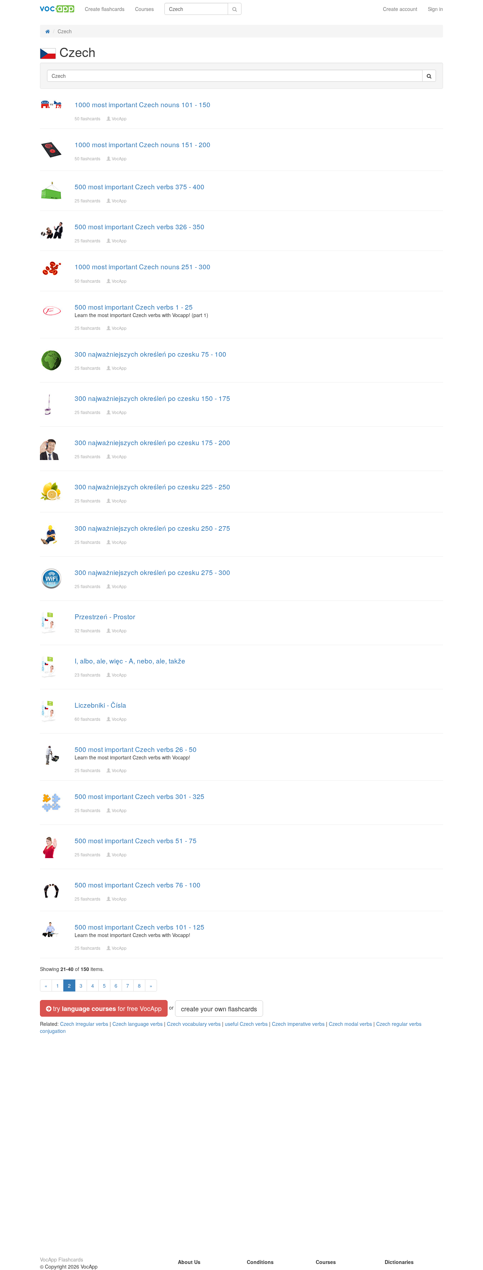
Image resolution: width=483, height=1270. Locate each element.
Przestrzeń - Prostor (105, 616)
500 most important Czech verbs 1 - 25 (134, 306)
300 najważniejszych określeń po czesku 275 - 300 (152, 572)
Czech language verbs (137, 1023)
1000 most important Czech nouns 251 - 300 (142, 266)
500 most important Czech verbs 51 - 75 (136, 840)
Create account (400, 8)
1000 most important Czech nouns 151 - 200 (142, 144)
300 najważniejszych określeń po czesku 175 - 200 (152, 442)
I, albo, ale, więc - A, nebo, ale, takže (130, 660)
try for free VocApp (106, 1008)
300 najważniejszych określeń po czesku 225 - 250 (152, 486)
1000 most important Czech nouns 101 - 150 (142, 104)
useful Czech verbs (246, 1023)
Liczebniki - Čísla (100, 704)
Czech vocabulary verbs (194, 1023)
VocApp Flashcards (61, 1259)
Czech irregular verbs (84, 1023)
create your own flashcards (219, 1008)
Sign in (435, 8)
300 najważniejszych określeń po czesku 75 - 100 (150, 353)
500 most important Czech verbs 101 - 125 (139, 926)
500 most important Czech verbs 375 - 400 (139, 186)
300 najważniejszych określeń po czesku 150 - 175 (152, 398)
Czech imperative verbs (298, 1023)
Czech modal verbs (350, 1023)
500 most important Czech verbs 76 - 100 (137, 884)
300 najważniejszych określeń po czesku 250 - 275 (152, 528)
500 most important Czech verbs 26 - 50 (136, 749)
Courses (144, 8)
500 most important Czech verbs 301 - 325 (139, 796)
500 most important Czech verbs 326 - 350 (139, 226)
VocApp (119, 118)
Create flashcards (104, 8)
